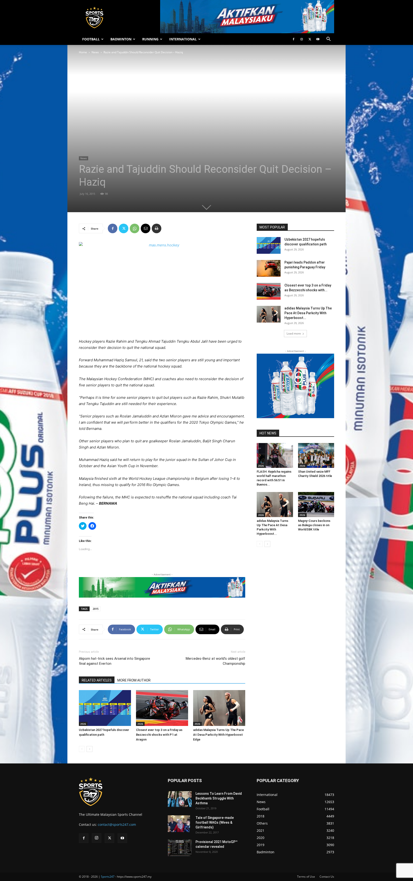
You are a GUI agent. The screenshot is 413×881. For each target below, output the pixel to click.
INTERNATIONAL (183, 39)
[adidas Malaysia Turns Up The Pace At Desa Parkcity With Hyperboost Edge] (219, 708)
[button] (328, 39)
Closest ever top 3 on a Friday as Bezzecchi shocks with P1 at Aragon (159, 734)
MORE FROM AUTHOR (134, 680)
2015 (95, 609)
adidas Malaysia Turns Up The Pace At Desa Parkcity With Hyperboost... (308, 313)
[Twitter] (309, 39)
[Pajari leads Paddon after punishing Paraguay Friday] (269, 268)
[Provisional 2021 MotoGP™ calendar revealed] (180, 847)
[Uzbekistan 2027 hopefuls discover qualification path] (105, 708)
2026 (83, 723)
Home (83, 52)
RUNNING (150, 39)
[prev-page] (82, 749)
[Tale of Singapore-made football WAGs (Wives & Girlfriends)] (179, 823)
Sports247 (107, 877)
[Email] (145, 228)
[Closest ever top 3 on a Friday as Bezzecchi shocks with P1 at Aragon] (162, 708)
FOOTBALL (91, 39)
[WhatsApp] (134, 228)
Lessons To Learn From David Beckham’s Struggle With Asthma (219, 798)
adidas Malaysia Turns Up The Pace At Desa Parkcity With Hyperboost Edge (218, 734)
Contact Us (327, 877)
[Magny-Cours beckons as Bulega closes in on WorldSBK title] (316, 504)
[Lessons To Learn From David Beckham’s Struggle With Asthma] (180, 799)
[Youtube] (317, 39)
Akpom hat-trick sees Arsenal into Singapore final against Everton (114, 661)
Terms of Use (306, 877)
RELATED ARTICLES (97, 680)
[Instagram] (301, 39)
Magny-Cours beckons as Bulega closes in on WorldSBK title (314, 525)
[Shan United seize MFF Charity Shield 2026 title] (316, 455)
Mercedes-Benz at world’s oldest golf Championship (215, 661)
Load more (294, 333)
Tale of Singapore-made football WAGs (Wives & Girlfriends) (215, 822)
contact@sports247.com (117, 824)
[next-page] (89, 749)
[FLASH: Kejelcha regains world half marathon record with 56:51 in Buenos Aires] (275, 455)
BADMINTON (120, 39)
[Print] (156, 228)
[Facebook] (293, 39)
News (95, 52)
